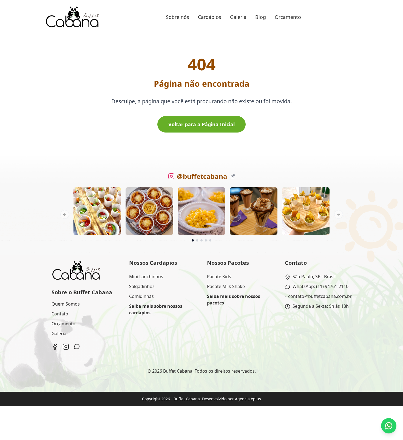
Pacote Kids (219, 277)
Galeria (238, 17)
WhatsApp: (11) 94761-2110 (320, 286)
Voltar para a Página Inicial (201, 124)
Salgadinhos (142, 286)
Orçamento (288, 17)
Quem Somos (66, 304)
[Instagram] (66, 346)
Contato (60, 314)
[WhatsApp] (76, 346)
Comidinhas (141, 296)
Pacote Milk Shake (226, 286)
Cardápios (209, 17)
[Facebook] (55, 346)
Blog (260, 17)
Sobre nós (177, 17)
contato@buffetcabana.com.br (320, 296)
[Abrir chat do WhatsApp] (388, 425)
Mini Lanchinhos (146, 277)
